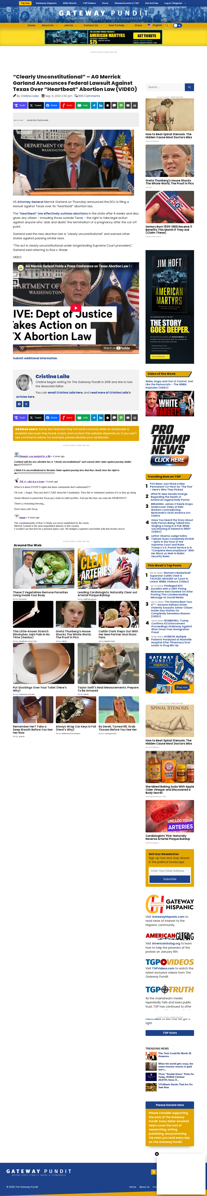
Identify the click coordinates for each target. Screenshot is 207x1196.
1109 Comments (89, 96)
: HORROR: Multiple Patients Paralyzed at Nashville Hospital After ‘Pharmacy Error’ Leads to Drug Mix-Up (171, 641)
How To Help (116, 25)
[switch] (177, 25)
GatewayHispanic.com (168, 917)
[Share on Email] (128, 105)
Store (105, 3)
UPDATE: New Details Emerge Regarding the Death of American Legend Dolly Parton (170, 497)
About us (144, 1187)
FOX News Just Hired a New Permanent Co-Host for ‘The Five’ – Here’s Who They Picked (171, 486)
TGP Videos (89, 3)
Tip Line (25, 3)
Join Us (68, 25)
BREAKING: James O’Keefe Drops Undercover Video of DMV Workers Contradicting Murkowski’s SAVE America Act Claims (172, 510)
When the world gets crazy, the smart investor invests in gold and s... (175, 1066)
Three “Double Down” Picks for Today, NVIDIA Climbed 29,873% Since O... (176, 1077)
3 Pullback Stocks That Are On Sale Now (175, 1086)
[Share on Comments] (114, 105)
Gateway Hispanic (46, 3)
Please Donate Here (170, 1105)
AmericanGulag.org (166, 943)
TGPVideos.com (163, 968)
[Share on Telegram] (94, 105)
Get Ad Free (151, 3)
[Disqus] (76, 491)
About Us (48, 25)
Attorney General (30, 202)
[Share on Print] (135, 105)
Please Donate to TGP (127, 3)
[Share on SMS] (121, 105)
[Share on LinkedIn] (101, 105)
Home (31, 25)
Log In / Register (173, 3)
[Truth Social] (153, 1172)
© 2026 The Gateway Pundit (22, 1187)
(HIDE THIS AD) (110, 52)
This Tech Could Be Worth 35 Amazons (174, 1055)
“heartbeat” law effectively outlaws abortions (53, 213)
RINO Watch (69, 3)
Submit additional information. (35, 358)
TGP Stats (170, 1033)
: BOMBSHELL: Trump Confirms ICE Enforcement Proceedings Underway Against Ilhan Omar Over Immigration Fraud (171, 626)
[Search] (189, 87)
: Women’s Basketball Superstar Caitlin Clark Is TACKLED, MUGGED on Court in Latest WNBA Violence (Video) (170, 577)
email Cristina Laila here (65, 393)
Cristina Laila (53, 376)
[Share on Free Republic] (107, 105)
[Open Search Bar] (167, 25)
